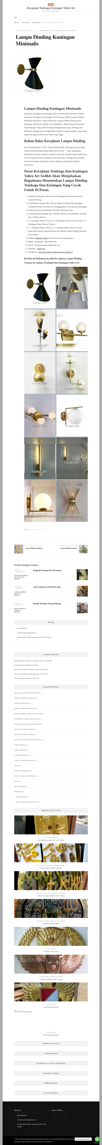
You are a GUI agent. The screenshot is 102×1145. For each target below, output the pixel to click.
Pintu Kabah (19, 786)
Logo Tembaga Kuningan (51, 1035)
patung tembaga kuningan (20, 609)
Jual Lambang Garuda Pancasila (47, 587)
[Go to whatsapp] (97, 1139)
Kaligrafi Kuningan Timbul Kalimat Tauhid (51, 896)
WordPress (49, 1142)
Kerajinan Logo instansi (51, 951)
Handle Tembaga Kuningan (24, 708)
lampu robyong (20, 755)
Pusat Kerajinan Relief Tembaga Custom (26, 669)
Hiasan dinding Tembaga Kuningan (27, 714)
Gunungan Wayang (21, 703)
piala (16, 781)
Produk (73, 30)
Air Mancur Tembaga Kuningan (26, 693)
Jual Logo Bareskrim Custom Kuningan (26, 674)
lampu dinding (44, 30)
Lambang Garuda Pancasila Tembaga (51, 979)
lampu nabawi (19, 750)
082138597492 (22, 628)
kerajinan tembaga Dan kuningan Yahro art (55, 252)
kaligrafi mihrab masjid (24, 734)
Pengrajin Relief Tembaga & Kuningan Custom (29, 660)
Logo (16, 765)
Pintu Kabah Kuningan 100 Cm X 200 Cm (51, 840)
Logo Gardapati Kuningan (22, 678)
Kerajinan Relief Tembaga (22, 665)
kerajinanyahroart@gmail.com (26, 633)
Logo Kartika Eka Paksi (51, 1007)
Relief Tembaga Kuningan (26, 802)
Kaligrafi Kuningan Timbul (51, 923)
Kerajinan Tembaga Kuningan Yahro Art (51, 8)
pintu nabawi (21, 797)
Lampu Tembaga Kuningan (59, 30)
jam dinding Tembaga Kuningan (26, 719)
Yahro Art (41, 248)
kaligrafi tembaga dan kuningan (21, 576)
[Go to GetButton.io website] (97, 1143)
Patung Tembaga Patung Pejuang (47, 603)
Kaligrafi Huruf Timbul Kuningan (51, 868)
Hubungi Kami (42, 238)
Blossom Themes (30, 1142)
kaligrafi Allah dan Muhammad (27, 724)
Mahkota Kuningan (21, 771)
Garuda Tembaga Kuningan (20, 592)
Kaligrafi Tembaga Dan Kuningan (47, 570)
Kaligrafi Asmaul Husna (23, 729)
